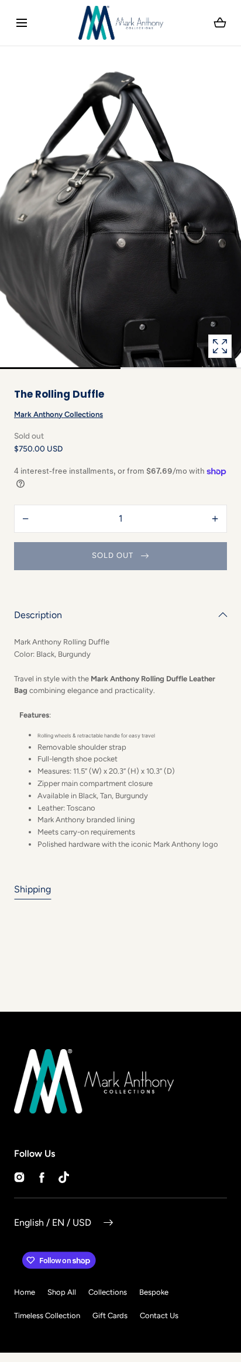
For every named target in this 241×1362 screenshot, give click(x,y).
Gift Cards (110, 1315)
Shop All (61, 1292)
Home (24, 1292)
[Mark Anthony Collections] (120, 23)
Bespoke (153, 1292)
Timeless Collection (47, 1315)
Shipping (32, 889)
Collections (107, 1292)
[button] (21, 22)
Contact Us (159, 1315)
